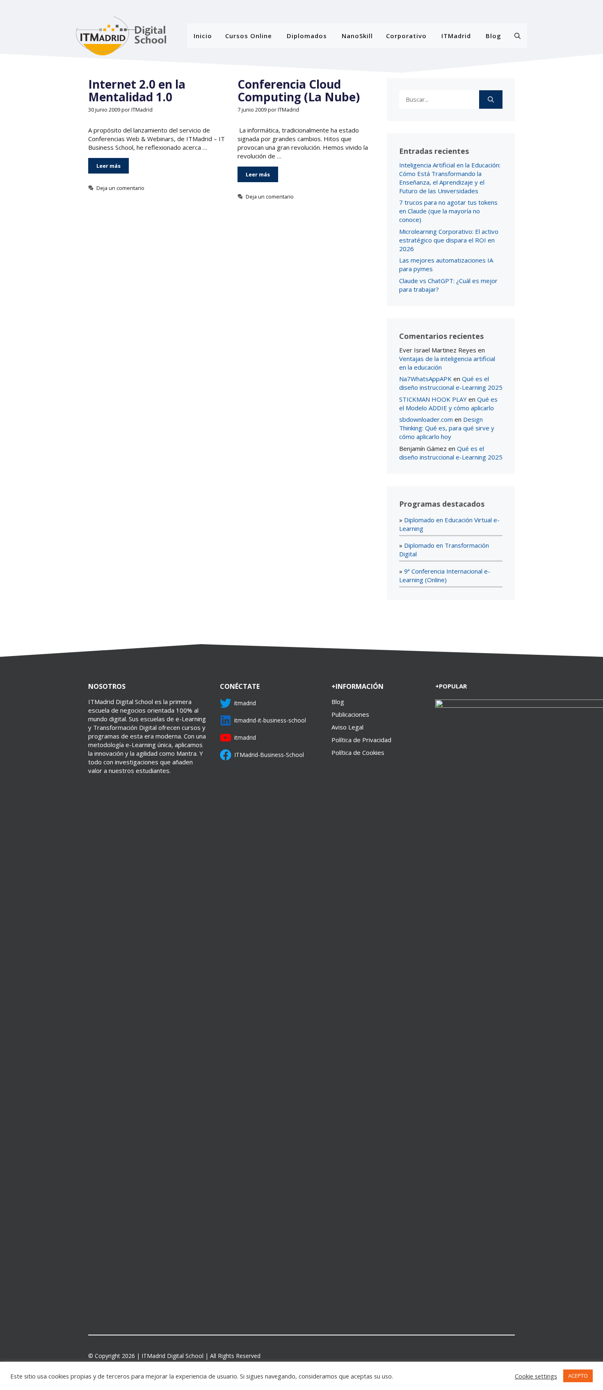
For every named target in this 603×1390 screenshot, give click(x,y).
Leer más (108, 165)
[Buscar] (490, 99)
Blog (493, 36)
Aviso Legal (347, 727)
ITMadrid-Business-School (269, 755)
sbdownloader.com (426, 419)
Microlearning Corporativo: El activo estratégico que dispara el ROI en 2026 (448, 240)
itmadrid (245, 703)
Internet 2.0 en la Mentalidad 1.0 (136, 90)
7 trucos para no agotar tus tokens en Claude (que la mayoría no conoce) (448, 211)
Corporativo (406, 36)
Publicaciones (350, 714)
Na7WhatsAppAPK (425, 379)
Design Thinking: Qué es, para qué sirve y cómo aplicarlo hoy (446, 428)
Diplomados (307, 36)
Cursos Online (248, 36)
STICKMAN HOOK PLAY (433, 399)
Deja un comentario (120, 188)
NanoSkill (357, 36)
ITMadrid (456, 36)
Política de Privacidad (361, 740)
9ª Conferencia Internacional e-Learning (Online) (444, 575)
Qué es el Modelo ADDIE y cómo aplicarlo (448, 403)
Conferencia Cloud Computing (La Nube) (299, 90)
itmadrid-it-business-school (270, 720)
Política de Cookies (357, 752)
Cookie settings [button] (536, 1376)
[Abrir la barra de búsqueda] (517, 35)
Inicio (203, 36)
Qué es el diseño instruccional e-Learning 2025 (450, 383)
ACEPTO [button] (578, 1375)
